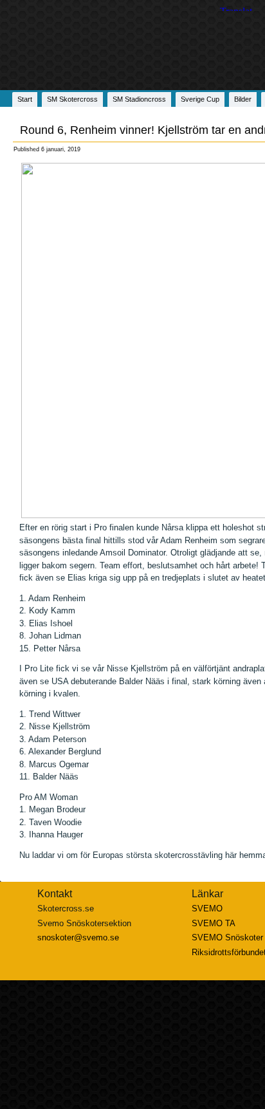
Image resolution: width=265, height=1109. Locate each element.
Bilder (242, 99)
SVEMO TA (213, 923)
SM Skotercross (72, 99)
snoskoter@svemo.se (78, 937)
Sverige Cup (200, 99)
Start (24, 99)
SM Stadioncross (139, 99)
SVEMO (207, 908)
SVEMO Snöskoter (227, 937)
